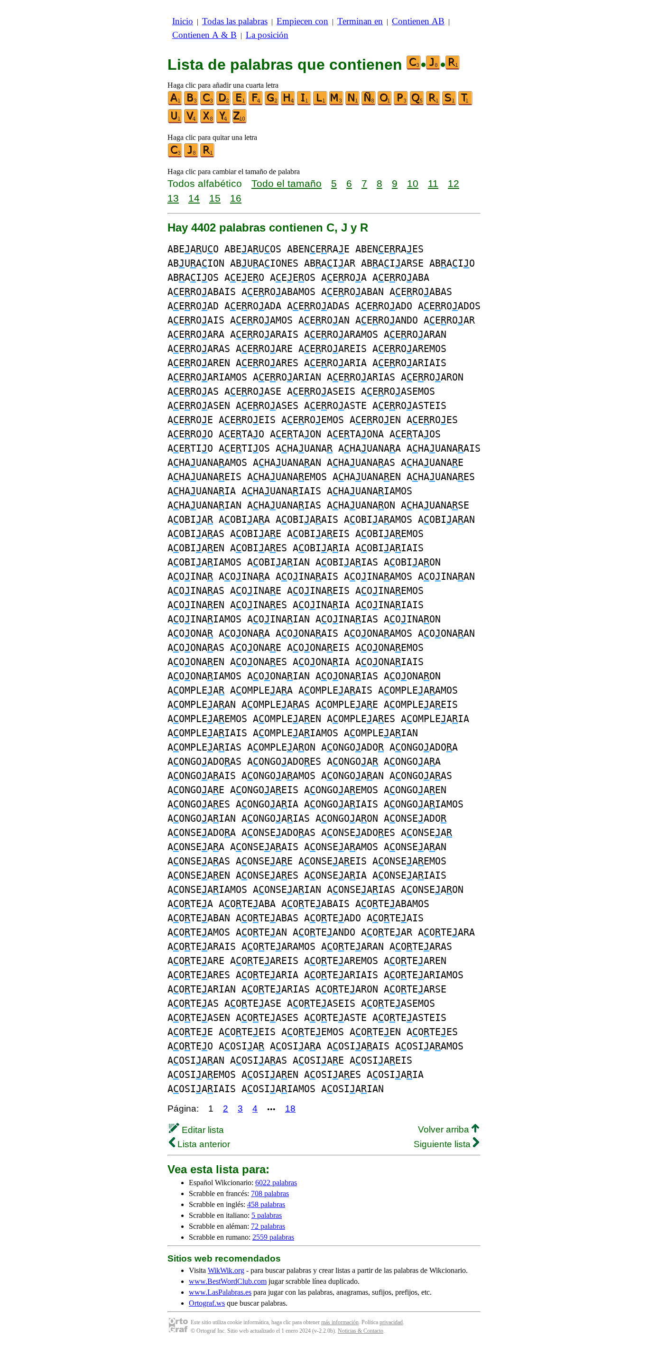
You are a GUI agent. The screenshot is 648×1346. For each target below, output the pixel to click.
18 (290, 1109)
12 (453, 183)
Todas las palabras (235, 21)
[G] (272, 103)
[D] (224, 103)
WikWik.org (226, 1270)
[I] (304, 103)
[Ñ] (369, 103)
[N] (353, 103)
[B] (192, 103)
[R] (434, 103)
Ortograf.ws (207, 1303)
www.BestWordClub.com (228, 1281)
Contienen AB (418, 21)
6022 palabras (276, 1183)
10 (412, 183)
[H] (288, 103)
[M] (337, 103)
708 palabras (270, 1193)
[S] (450, 103)
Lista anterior (202, 1144)
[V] (192, 121)
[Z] (240, 121)
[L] (321, 103)
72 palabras (268, 1226)
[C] (208, 103)
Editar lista (201, 1130)
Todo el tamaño (286, 183)
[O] (385, 103)
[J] (192, 155)
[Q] (417, 103)
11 (433, 183)
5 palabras (266, 1215)
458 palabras (266, 1204)
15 (215, 198)
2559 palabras (273, 1237)
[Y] (224, 121)
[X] (208, 121)
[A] (175, 103)
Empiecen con (302, 21)
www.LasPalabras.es (220, 1292)
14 (194, 198)
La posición (267, 35)
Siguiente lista (443, 1144)
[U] (175, 121)
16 (235, 198)
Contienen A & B (204, 35)
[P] (401, 103)
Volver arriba (445, 1129)
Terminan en (360, 21)
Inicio (182, 21)
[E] (240, 103)
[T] (466, 103)
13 (173, 198)
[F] (256, 103)
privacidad (391, 1322)
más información (340, 1322)
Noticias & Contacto (360, 1330)
